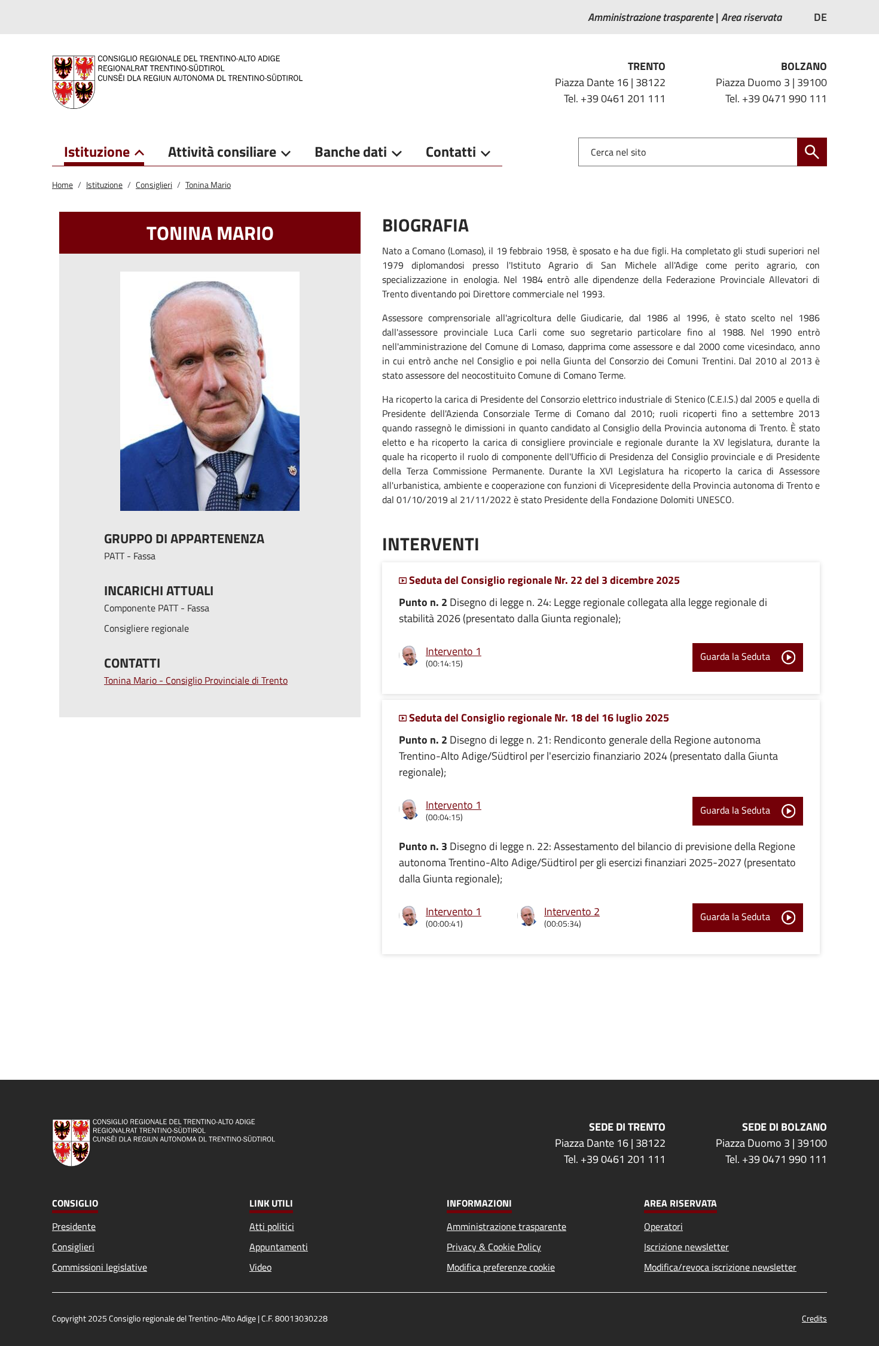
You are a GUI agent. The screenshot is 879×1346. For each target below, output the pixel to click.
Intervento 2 (572, 911)
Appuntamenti (278, 1247)
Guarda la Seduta (736, 656)
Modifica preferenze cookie (501, 1267)
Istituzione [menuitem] (97, 151)
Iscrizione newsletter (686, 1247)
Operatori (663, 1226)
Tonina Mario (208, 184)
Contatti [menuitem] (451, 151)
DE (820, 17)
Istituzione (104, 184)
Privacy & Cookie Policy (494, 1247)
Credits (814, 1318)
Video (260, 1267)
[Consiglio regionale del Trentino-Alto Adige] (182, 82)
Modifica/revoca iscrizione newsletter (720, 1267)
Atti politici (271, 1226)
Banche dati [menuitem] (351, 151)
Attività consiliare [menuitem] (222, 151)
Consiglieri (154, 184)
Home (62, 184)
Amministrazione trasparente (506, 1226)
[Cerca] (812, 152)
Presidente (74, 1226)
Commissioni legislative (99, 1267)
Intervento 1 (453, 651)
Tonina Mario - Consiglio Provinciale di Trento (196, 680)
